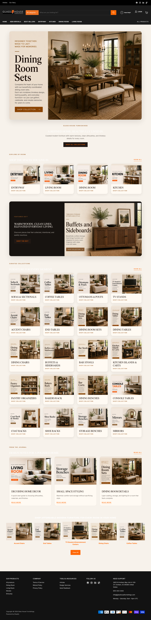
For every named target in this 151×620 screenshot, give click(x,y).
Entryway (9, 594)
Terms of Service (38, 582)
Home (5, 21)
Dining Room (10, 585)
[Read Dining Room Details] (121, 471)
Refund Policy (37, 585)
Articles (5, 2)
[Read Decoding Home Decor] (30, 471)
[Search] (113, 12)
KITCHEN (52, 21)
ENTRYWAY (42, 21)
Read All (138, 452)
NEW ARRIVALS (15, 21)
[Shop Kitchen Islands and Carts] (75, 75)
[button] (139, 12)
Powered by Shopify (12, 614)
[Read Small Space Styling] (75, 471)
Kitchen (8, 591)
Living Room (10, 588)
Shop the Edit (23, 241)
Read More (16, 502)
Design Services (65, 585)
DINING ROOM (64, 21)
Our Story (12, 2)
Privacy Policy (37, 588)
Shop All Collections (75, 144)
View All (138, 159)
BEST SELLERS (29, 21)
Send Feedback (65, 588)
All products (142, 21)
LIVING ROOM (77, 21)
